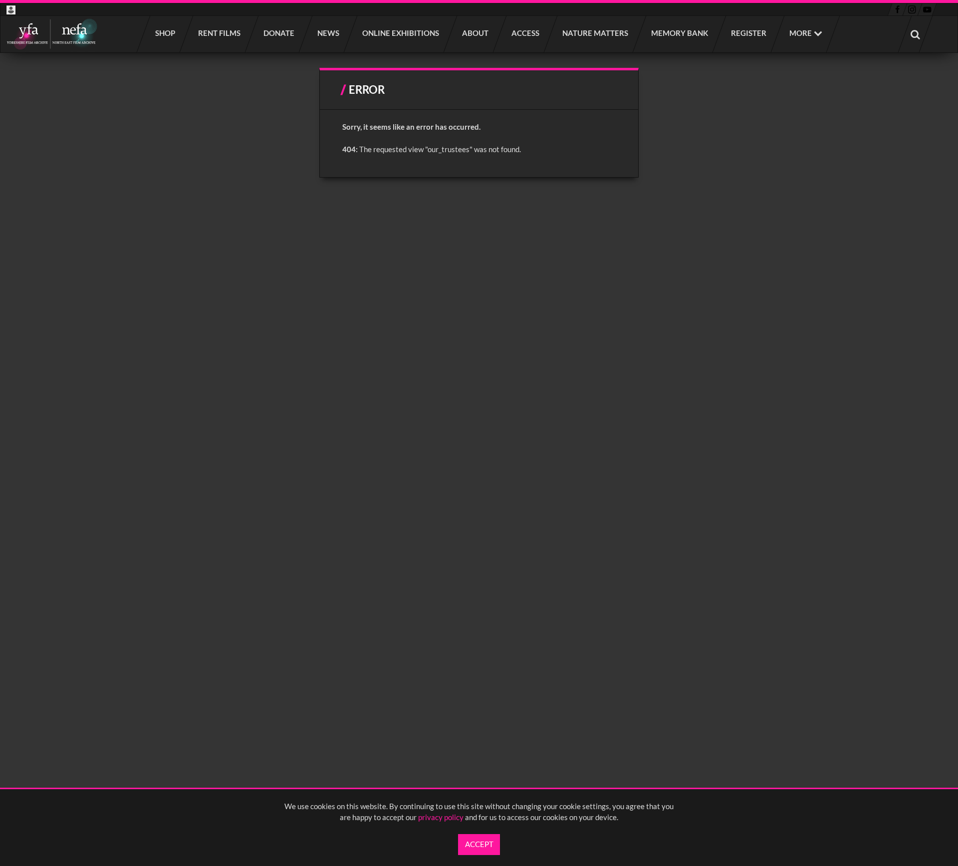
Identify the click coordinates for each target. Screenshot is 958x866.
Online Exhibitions (401, 32)
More (800, 32)
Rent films (220, 32)
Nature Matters (596, 32)
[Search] (915, 34)
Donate (279, 32)
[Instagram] (912, 9)
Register (749, 32)
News (329, 32)
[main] (479, 123)
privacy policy (441, 817)
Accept (479, 844)
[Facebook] (897, 9)
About (476, 32)
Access (526, 32)
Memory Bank (680, 32)
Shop (166, 32)
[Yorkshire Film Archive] (51, 34)
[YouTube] (927, 9)
